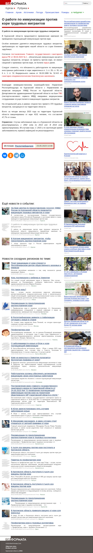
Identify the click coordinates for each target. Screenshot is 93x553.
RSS (21, 551)
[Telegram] (16, 155)
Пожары (65, 12)
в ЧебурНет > (77, 12)
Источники (29, 12)
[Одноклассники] (10, 155)
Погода (39, 12)
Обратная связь (11, 546)
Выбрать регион (11, 548)
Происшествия (52, 12)
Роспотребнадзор (24, 146)
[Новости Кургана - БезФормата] (13, 3)
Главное (9, 12)
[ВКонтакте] (4, 155)
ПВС (60, 93)
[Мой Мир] (22, 155)
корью (46, 63)
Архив (19, 12)
